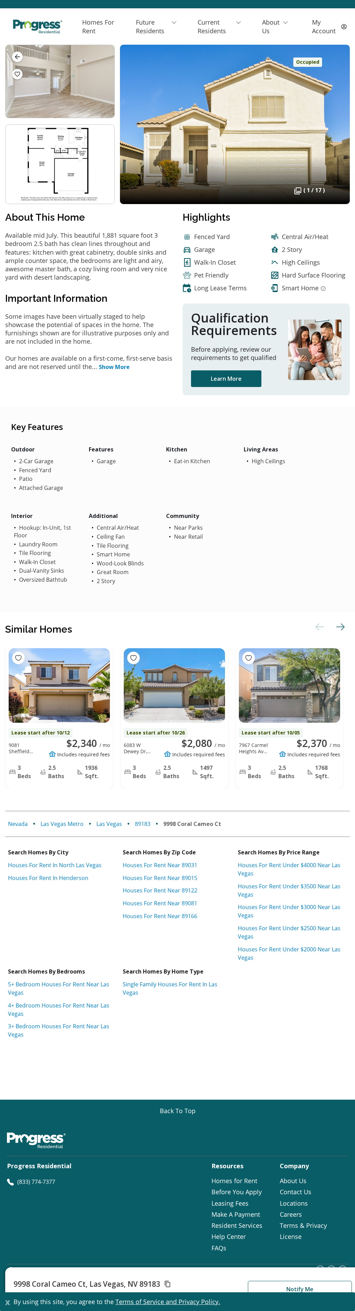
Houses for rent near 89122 (160, 890)
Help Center (228, 1236)
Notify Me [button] (299, 1289)
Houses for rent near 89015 (160, 878)
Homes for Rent (234, 1181)
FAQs (218, 1248)
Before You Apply (236, 1192)
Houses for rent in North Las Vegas (55, 865)
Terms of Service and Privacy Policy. (167, 1301)
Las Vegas (109, 824)
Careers (291, 1214)
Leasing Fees (230, 1203)
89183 (142, 824)
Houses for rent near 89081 (160, 903)
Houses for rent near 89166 (160, 916)
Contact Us (295, 1192)
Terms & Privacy (303, 1225)
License (291, 1236)
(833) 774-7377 (36, 1182)
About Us (293, 1181)
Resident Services (236, 1225)
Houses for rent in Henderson (48, 878)
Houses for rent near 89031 (160, 865)
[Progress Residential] (37, 26)
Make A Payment (235, 1214)
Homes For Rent (98, 26)
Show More (114, 367)
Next (339, 626)
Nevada (18, 824)
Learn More (226, 378)
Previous (318, 626)
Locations (294, 1203)
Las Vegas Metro (62, 824)
